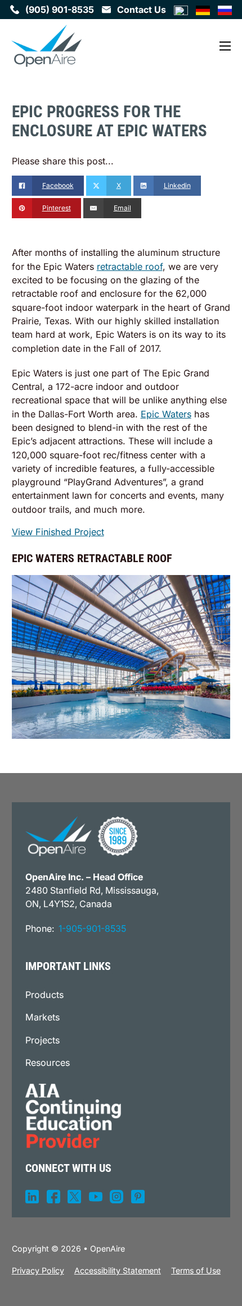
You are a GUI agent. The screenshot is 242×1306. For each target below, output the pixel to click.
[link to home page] (46, 46)
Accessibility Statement (117, 1270)
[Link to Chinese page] (181, 9)
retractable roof (130, 266)
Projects (42, 1040)
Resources (47, 1062)
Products (44, 994)
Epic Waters (166, 414)
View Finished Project (58, 531)
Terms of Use (196, 1270)
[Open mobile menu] (225, 46)
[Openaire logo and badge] (81, 836)
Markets (42, 1017)
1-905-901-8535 (92, 928)
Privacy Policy (38, 1270)
